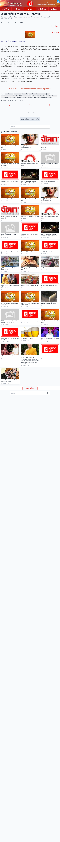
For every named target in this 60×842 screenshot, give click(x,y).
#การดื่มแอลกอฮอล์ (6, 95)
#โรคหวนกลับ (27, 95)
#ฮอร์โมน (36, 97)
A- (53, 26)
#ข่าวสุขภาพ (5, 97)
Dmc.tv (4, 23)
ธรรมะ (30, 9)
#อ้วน (33, 95)
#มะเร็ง (24, 97)
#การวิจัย (15, 95)
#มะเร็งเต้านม (9, 94)
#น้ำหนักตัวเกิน (40, 95)
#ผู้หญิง (19, 97)
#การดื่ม (48, 95)
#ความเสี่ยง (25, 94)
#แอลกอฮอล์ (17, 94)
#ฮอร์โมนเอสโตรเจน (35, 94)
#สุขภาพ (30, 97)
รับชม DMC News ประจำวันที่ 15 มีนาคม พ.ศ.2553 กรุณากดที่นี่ (30, 89)
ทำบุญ (18, 9)
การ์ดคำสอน (42, 9)
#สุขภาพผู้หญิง (45, 94)
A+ (57, 26)
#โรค (50, 97)
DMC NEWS (20, 23)
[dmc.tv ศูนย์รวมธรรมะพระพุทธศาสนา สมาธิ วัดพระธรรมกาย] (30, 3)
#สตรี (20, 95)
